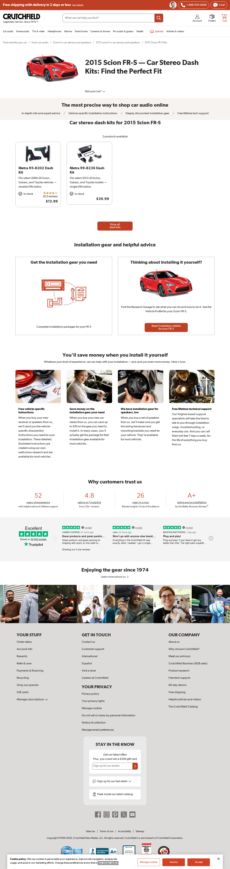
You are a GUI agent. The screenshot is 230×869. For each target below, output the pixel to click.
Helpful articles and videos (185, 699)
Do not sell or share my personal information (108, 715)
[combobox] (113, 18)
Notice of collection (94, 722)
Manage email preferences (98, 730)
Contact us (88, 642)
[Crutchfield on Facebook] (98, 814)
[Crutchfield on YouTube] (132, 814)
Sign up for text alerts (112, 781)
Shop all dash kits (115, 226)
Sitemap (140, 831)
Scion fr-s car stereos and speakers (72, 42)
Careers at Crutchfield (95, 678)
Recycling (23, 678)
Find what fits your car (15, 42)
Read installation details (166, 327)
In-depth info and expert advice (41, 113)
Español (87, 663)
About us (174, 642)
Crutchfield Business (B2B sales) (188, 663)
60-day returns (178, 685)
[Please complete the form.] (135, 766)
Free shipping (43, 5)
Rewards (22, 656)
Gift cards (23, 692)
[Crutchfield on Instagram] (106, 814)
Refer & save (24, 663)
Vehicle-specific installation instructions (92, 113)
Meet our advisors (179, 656)
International (89, 656)
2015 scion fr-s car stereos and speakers (118, 42)
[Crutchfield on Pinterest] (115, 814)
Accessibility (124, 831)
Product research (179, 670)
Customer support (93, 649)
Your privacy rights (93, 701)
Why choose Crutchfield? (184, 649)
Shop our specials (28, 685)
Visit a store (89, 670)
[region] (115, 604)
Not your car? (93, 91)
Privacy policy (90, 694)
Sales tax (90, 831)
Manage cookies (92, 708)
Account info (24, 649)
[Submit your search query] (159, 18)
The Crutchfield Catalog (183, 706)
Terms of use (106, 831)
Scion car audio (39, 42)
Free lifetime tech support (193, 113)
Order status (24, 642)
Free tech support (179, 678)
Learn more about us (113, 576)
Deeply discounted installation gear (147, 113)
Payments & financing (30, 670)
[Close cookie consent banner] (218, 858)
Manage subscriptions (31, 699)
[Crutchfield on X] (123, 814)
